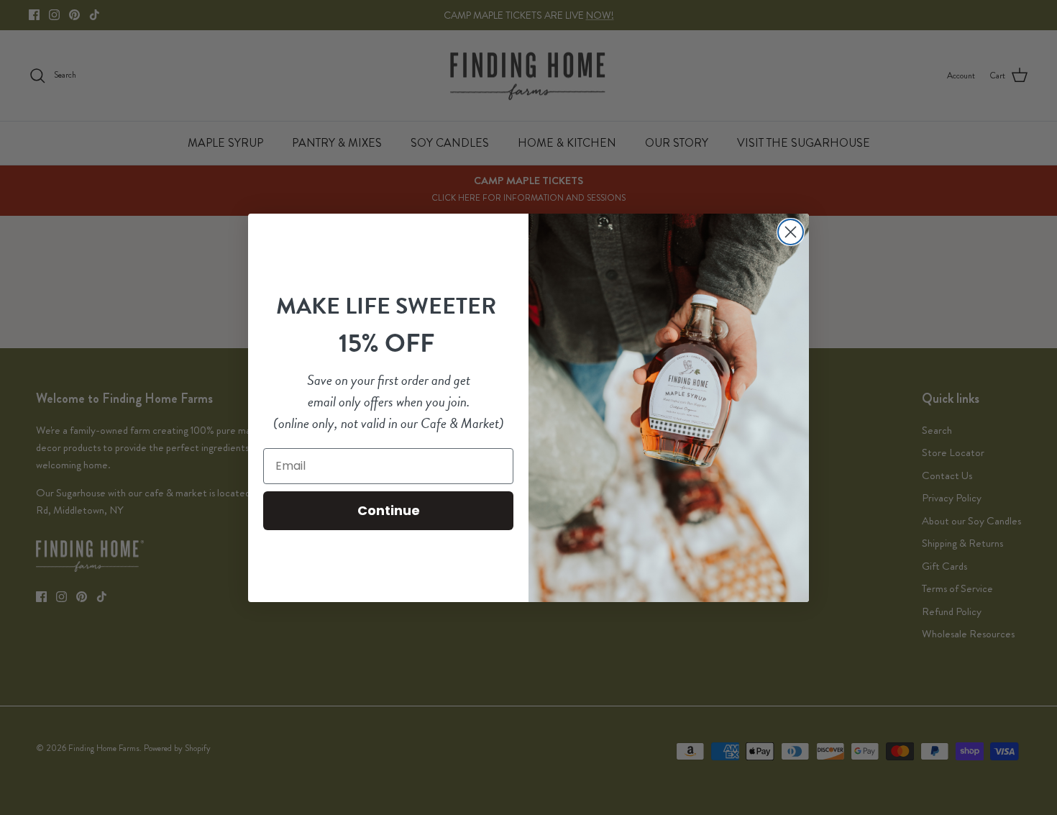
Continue (388, 510)
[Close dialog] (790, 232)
